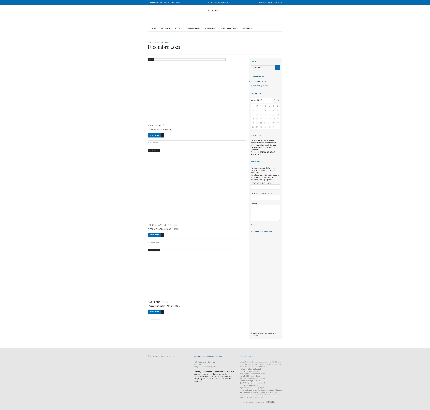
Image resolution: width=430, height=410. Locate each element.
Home (150, 42)
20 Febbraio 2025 (257, 281)
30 (261, 127)
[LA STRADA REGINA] (197, 273)
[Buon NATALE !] (197, 89)
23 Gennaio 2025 (257, 303)
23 (261, 123)
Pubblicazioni (154, 150)
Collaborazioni (257, 309)
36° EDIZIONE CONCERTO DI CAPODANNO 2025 (263, 261)
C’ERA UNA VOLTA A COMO (162, 224)
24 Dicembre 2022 (154, 142)
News (151, 60)
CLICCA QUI (270, 402)
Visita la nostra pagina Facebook (218, 2)
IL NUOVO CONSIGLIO (261, 287)
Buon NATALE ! (156, 125)
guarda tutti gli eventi (259, 86)
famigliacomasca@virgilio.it (273, 2)
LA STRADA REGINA (159, 301)
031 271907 (198, 364)
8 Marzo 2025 (256, 253)
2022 (157, 42)
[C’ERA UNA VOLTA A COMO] (197, 185)
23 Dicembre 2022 (154, 242)
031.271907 (260, 2)
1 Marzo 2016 (256, 325)
